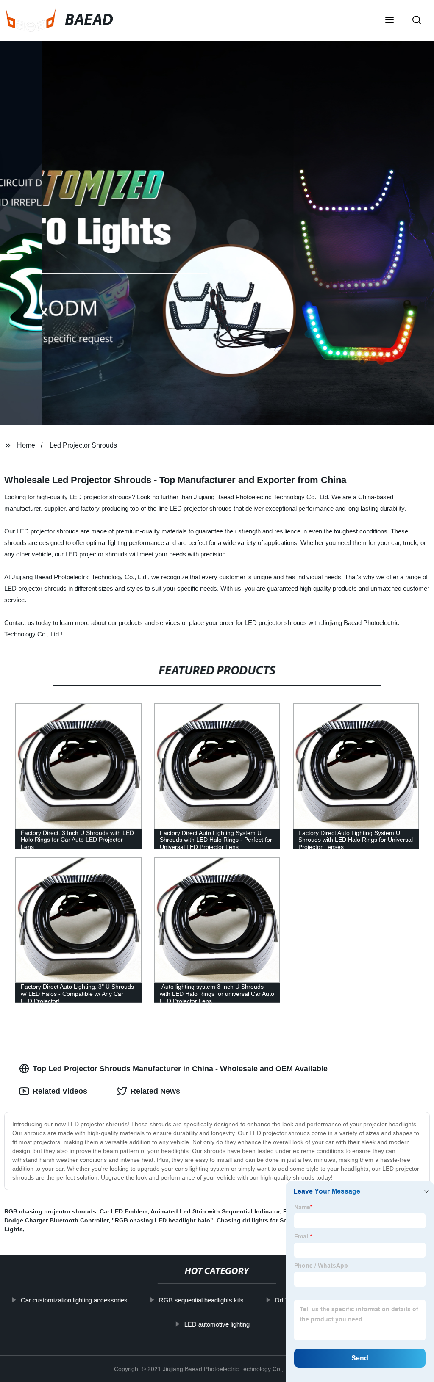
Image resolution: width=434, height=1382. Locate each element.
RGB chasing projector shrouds (50, 1211)
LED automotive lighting (217, 1323)
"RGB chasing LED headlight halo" (162, 1220)
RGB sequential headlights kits (201, 1300)
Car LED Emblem (123, 1211)
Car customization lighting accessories (74, 1300)
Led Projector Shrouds (83, 445)
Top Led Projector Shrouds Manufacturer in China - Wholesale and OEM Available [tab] (180, 1068)
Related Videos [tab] (60, 1091)
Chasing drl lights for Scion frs (261, 1220)
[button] (389, 21)
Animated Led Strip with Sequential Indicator (215, 1211)
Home (26, 445)
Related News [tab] (155, 1091)
